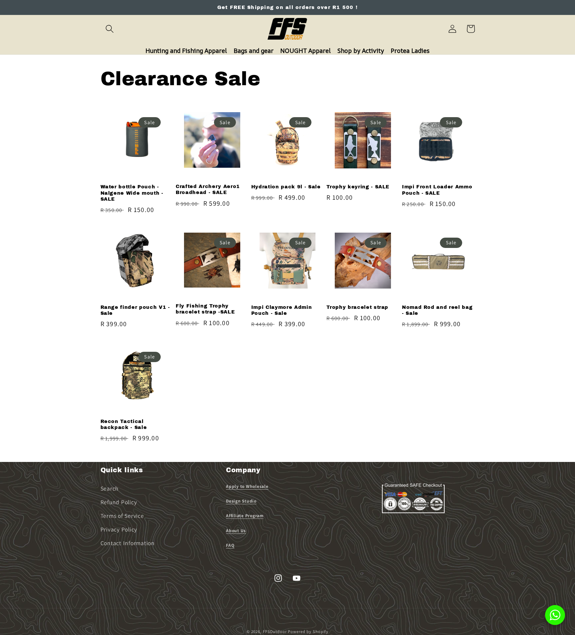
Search (109, 488)
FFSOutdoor (275, 631)
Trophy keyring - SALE (357, 186)
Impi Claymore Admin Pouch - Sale (281, 310)
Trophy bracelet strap (357, 307)
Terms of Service (122, 516)
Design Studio (241, 501)
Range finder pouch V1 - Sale (135, 310)
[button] (109, 29)
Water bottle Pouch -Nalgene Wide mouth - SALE (131, 193)
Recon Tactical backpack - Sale (123, 424)
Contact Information (127, 543)
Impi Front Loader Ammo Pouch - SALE (437, 190)
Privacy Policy (118, 529)
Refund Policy (118, 502)
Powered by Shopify (308, 631)
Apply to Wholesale (247, 486)
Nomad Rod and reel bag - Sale (437, 310)
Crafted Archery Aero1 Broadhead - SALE (208, 189)
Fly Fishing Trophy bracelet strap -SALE (205, 309)
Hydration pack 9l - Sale (286, 186)
